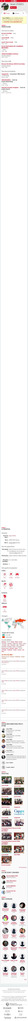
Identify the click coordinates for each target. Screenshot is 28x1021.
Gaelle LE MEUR (13, 935)
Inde (8, 645)
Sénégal (11, 648)
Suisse (16, 648)
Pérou (14, 646)
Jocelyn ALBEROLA (22, 935)
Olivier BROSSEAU (11, 881)
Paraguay (22, 645)
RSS (16, 997)
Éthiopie (12, 656)
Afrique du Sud (5, 656)
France (20, 643)
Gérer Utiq (24, 999)
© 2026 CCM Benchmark (21, 1000)
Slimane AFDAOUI (22, 961)
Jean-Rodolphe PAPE (12, 876)
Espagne (9, 643)
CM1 (3, 682)
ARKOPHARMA (6, 80)
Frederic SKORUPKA (14, 923)
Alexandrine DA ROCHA (5, 909)
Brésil (16, 641)
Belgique (4, 641)
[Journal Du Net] (7, 1011)
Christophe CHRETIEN (22, 910)
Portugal (9, 646)
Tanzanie (4, 658)
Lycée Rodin (5, 38)
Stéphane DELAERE (5, 974)
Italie (17, 645)
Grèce (24, 643)
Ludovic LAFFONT (5, 948)
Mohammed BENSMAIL (14, 948)
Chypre (20, 641)
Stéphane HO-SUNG (14, 974)
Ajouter (14, 7)
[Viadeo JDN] (20, 1014)
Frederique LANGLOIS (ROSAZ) (5, 936)
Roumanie (19, 646)
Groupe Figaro (12, 1000)
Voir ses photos (22, 867)
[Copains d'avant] (7, 1014)
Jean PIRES (5, 661)
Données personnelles (6, 999)
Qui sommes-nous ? (6, 996)
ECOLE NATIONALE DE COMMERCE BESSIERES (8, 830)
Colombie (4, 643)
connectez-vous (18, 20)
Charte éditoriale (18, 996)
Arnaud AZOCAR (10, 891)
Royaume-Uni (5, 648)
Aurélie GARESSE (13, 910)
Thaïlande (9, 649)
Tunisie (14, 649)
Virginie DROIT (22, 974)
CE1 (2, 711)
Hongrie (4, 645)
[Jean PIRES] (5, 7)
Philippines (17, 656)
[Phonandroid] (20, 1018)
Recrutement (21, 997)
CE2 (3, 672)
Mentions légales (4, 1000)
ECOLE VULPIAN (7, 33)
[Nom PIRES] (3, 763)
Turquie (19, 649)
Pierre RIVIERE (22, 947)
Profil (7, 13)
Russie (22, 656)
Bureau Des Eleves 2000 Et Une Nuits (13, 64)
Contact (6, 997)
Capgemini (5, 74)
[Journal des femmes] (7, 1008)
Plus (25, 979)
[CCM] (20, 1008)
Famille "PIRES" (10, 767)
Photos (17, 13)
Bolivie (12, 641)
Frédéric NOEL (22, 923)
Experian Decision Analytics (10, 87)
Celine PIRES (9, 754)
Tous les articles (11, 997)
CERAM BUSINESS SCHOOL (10, 54)
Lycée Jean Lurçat (7, 42)
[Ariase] (7, 1017)
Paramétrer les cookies (16, 999)
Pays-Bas (4, 646)
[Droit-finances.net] (20, 1011)
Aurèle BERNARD (11, 886)
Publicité (24, 996)
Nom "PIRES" (9, 762)
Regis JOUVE (13, 960)
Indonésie (12, 645)
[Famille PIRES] (3, 767)
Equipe (12, 996)
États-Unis (15, 643)
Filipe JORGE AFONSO (5, 923)
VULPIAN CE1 (5, 662)
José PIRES (9, 750)
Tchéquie (4, 649)
